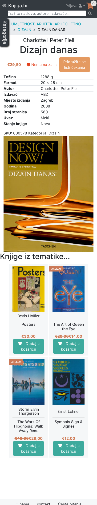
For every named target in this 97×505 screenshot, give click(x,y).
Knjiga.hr (18, 5)
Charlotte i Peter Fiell (59, 88)
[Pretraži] (90, 13)
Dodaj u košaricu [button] (30, 346)
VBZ (44, 94)
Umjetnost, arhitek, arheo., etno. (46, 24)
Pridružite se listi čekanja (74, 64)
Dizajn (24, 29)
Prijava (72, 5)
